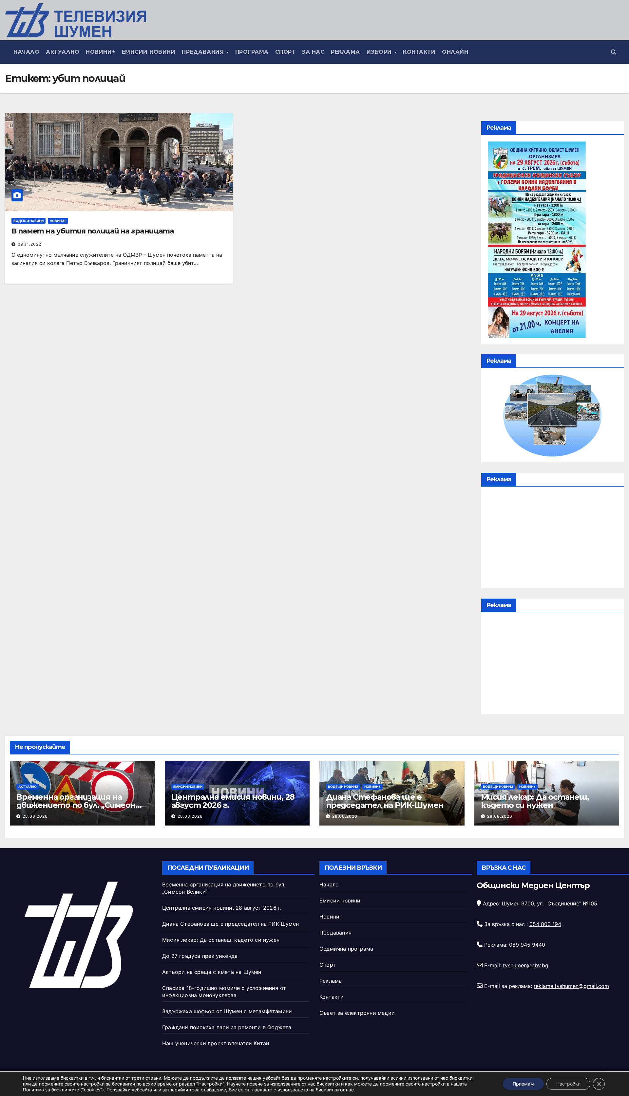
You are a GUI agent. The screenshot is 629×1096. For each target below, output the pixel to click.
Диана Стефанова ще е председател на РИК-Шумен (384, 801)
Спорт (285, 52)
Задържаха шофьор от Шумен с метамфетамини (227, 1011)
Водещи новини (28, 221)
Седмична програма (346, 948)
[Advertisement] (552, 539)
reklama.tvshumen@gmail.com (571, 986)
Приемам (523, 1084)
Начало (26, 52)
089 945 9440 (527, 944)
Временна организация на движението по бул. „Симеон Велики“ (76, 805)
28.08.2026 (35, 816)
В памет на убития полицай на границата (92, 231)
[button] (613, 52)
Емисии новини (149, 52)
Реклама (345, 52)
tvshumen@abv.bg (525, 965)
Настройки (568, 1084)
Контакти (419, 52)
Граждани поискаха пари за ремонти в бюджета (227, 1027)
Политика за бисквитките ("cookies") (63, 1089)
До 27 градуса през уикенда (200, 956)
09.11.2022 (29, 244)
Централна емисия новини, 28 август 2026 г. (233, 801)
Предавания (204, 52)
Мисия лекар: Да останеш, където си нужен (535, 801)
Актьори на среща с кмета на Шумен (211, 972)
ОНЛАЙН (455, 52)
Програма (252, 52)
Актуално (62, 52)
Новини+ (100, 52)
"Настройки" (210, 1084)
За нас (313, 52)
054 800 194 (545, 924)
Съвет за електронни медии (357, 1013)
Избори (380, 52)
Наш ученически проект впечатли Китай (215, 1043)
